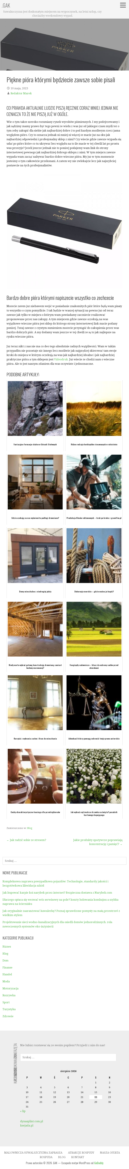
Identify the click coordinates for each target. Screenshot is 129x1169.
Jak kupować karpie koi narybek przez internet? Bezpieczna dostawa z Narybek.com (57, 892)
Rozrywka (9, 995)
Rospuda (46, 1157)
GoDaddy (98, 1163)
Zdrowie (8, 1016)
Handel (7, 974)
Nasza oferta (110, 1152)
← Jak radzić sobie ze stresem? (26, 840)
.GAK (6, 5)
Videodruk (61, 359)
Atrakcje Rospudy (81, 1152)
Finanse (7, 967)
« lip (23, 1111)
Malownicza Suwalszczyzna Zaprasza (33, 1152)
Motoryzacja (10, 988)
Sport (6, 1002)
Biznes (7, 946)
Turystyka (9, 1009)
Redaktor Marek (21, 93)
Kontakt (77, 1157)
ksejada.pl (26, 1125)
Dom (5, 960)
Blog (29, 828)
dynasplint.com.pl (31, 1121)
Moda (6, 981)
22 (95, 1097)
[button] (124, 5)
